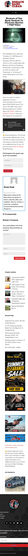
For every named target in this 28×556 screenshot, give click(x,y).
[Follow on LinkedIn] (21, 523)
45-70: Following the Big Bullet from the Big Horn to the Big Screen (14, 328)
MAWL (12, 111)
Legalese (2, 518)
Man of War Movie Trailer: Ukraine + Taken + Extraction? (18, 294)
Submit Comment (19, 258)
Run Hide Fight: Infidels (13, 347)
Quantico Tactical (9, 113)
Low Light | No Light (10, 48)
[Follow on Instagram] (14, 523)
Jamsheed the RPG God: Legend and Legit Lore (18, 279)
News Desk (6, 45)
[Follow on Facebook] (6, 523)
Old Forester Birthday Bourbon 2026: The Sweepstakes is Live (12, 335)
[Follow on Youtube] (17, 523)
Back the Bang (18, 147)
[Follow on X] (10, 523)
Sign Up (14, 545)
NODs (16, 48)
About (1, 514)
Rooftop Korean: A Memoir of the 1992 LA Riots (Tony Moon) (15, 342)
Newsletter (2, 516)
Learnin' (10, 47)
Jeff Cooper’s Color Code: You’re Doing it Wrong (18, 287)
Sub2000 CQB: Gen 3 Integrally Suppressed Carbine (18, 301)
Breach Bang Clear (4, 512)
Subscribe (8, 171)
